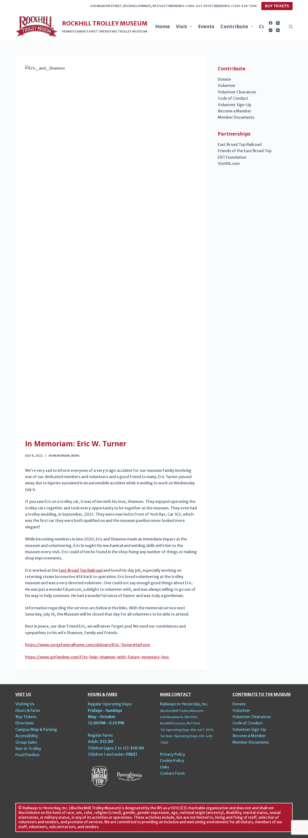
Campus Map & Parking (36, 729)
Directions (24, 723)
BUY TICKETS (277, 6)
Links (164, 767)
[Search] (291, 26)
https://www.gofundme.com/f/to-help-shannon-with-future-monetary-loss (97, 657)
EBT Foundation (232, 157)
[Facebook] (270, 23)
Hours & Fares (27, 710)
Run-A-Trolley (28, 748)
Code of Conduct (233, 98)
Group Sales (26, 742)
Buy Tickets (26, 716)
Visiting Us (24, 704)
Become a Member (234, 111)
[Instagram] (270, 30)
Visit (181, 26)
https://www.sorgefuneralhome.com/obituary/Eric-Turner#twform (87, 644)
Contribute (234, 26)
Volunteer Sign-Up (234, 104)
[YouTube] (278, 30)
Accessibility (26, 735)
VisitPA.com (229, 163)
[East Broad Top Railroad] (100, 775)
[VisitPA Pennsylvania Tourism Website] (129, 775)
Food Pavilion (27, 754)
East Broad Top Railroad (81, 570)
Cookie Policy (172, 760)
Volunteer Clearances (237, 92)
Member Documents (236, 117)
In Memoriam (59, 455)
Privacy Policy (172, 754)
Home (162, 26)
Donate (224, 79)
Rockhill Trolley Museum (105, 23)
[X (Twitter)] (278, 23)
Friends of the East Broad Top (245, 150)
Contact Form (172, 773)
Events (206, 26)
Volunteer (227, 85)
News (75, 455)
